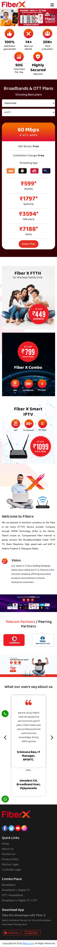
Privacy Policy (10, 859)
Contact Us (8, 854)
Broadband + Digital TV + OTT (19, 900)
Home (5, 844)
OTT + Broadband (12, 895)
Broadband (8, 885)
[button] (52, 17)
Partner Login (10, 864)
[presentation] (5, 738)
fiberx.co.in (28, 943)
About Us (7, 849)
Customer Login (11, 869)
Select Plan (28, 244)
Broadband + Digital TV (16, 890)
